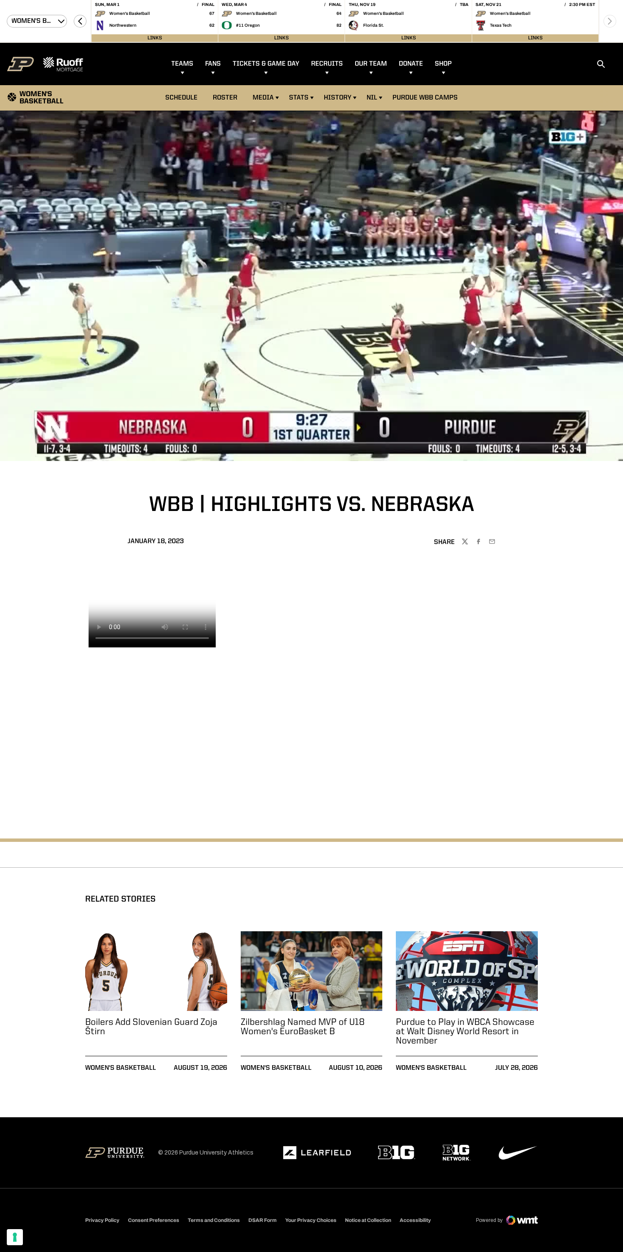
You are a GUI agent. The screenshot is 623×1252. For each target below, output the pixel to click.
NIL (372, 97)
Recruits (327, 64)
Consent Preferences (153, 1220)
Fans (213, 64)
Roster (225, 97)
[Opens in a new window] (317, 1153)
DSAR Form (262, 1220)
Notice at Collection (368, 1220)
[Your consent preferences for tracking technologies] (15, 1237)
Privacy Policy (102, 1220)
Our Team (371, 64)
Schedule (181, 97)
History (337, 97)
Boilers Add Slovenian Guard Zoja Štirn (151, 1027)
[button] (80, 21)
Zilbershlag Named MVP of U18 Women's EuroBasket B (303, 1027)
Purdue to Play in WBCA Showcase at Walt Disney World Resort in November (465, 1032)
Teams (182, 64)
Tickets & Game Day (266, 64)
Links (154, 38)
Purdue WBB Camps (425, 97)
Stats (299, 97)
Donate (411, 64)
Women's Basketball (120, 1068)
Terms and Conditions (214, 1220)
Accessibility (415, 1220)
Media (263, 97)
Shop (443, 64)
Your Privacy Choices (311, 1220)
